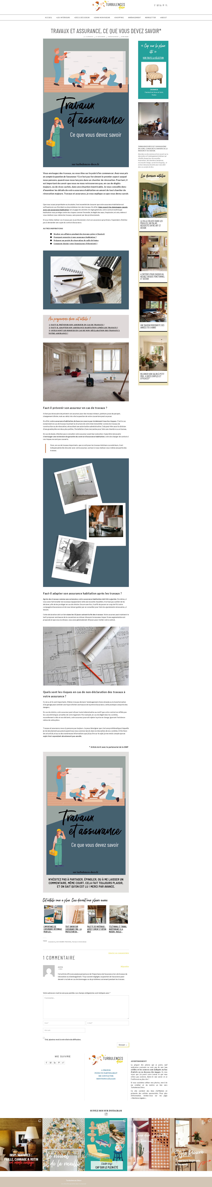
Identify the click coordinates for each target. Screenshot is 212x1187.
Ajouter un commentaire (118, 953)
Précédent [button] (141, 79)
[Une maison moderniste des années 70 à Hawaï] (153, 304)
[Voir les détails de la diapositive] (153, 75)
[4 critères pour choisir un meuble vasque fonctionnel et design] (153, 253)
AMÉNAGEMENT (134, 17)
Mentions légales (105, 1079)
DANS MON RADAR (102, 17)
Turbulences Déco (73, 1180)
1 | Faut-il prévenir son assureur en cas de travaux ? (76, 325)
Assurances (51, 942)
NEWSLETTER (150, 17)
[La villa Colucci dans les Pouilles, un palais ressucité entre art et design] (153, 200)
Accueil (48, 17)
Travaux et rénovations (79, 942)
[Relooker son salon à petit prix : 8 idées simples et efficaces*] (153, 353)
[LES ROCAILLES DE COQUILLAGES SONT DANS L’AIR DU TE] (63, 1144)
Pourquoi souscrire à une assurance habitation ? (75, 237)
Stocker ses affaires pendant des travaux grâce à (79, 234)
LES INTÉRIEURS (63, 17)
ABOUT (164, 17)
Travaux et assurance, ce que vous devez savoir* (106, 31)
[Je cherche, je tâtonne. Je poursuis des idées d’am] (21, 1144)
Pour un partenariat (106, 1073)
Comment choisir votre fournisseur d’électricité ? (75, 243)
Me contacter (106, 1076)
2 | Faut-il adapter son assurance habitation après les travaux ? (83, 327)
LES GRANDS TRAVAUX (63, 942)
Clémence (89, 36)
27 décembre (100, 36)
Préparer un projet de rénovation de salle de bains (76, 240)
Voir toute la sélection (153, 58)
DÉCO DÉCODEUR (82, 17)
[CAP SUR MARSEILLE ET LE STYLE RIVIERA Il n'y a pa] (191, 1144)
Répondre (125, 966)
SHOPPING (119, 17)
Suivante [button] (165, 79)
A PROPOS (106, 1070)
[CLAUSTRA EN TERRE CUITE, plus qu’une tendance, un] (148, 1144)
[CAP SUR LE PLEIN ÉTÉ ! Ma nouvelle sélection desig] (106, 1144)
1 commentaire (59, 958)
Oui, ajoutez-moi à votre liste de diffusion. (62, 1039)
